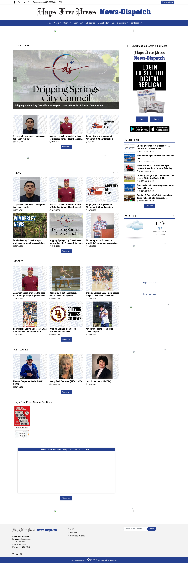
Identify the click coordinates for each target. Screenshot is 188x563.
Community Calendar (77, 536)
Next (117, 79)
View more (66, 147)
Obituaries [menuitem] (90, 23)
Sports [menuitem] (66, 23)
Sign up (156, 119)
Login (72, 529)
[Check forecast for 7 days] (135, 230)
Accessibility (168, 2)
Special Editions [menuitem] (119, 23)
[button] (173, 216)
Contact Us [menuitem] (136, 23)
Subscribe (73, 532)
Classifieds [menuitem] (103, 23)
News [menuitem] (56, 23)
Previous (15, 79)
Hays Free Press (149, 283)
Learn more (170, 559)
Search (151, 529)
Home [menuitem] (48, 23)
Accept (180, 559)
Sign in (142, 119)
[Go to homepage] (94, 12)
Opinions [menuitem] (78, 23)
